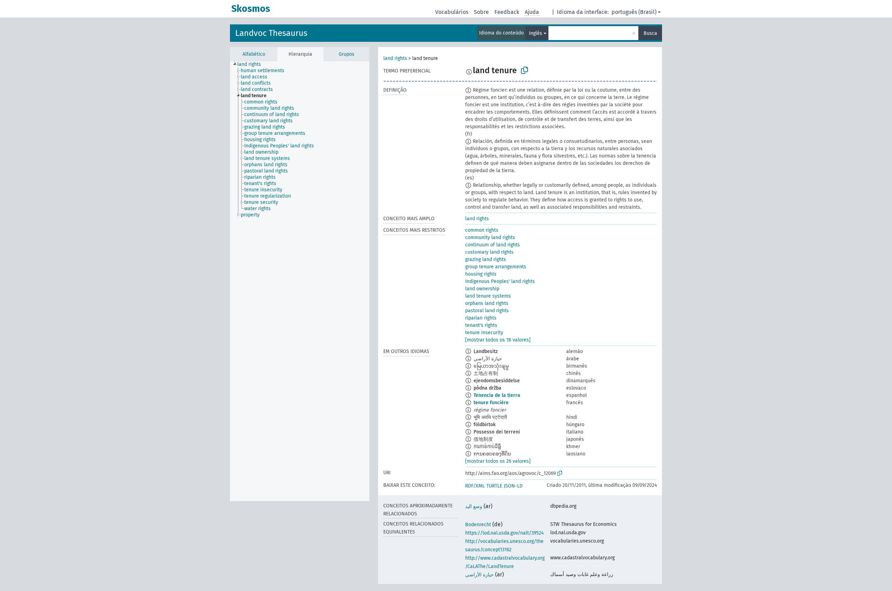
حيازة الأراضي (479, 575)
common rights (481, 230)
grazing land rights (485, 259)
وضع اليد (473, 506)
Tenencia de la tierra (497, 395)
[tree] (299, 281)
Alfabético (254, 54)
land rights (395, 58)
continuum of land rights (492, 245)
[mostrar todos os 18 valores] (498, 340)
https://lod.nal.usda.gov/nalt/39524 (504, 533)
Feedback (506, 12)
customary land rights (489, 252)
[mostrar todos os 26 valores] (498, 461)
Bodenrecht (478, 525)
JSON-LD (513, 486)
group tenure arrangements (495, 267)
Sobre (481, 12)
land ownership (482, 289)
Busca (650, 33)
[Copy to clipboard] (524, 70)
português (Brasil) (634, 12)
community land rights (490, 237)
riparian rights (481, 318)
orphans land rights (486, 303)
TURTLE (494, 486)
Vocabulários (451, 12)
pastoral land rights (487, 311)
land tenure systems (488, 296)
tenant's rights (481, 325)
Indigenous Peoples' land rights (500, 281)
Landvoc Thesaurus (271, 33)
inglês (535, 33)
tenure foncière (491, 403)
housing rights (481, 274)
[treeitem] (252, 64)
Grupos (346, 54)
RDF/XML (475, 486)
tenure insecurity (484, 333)
